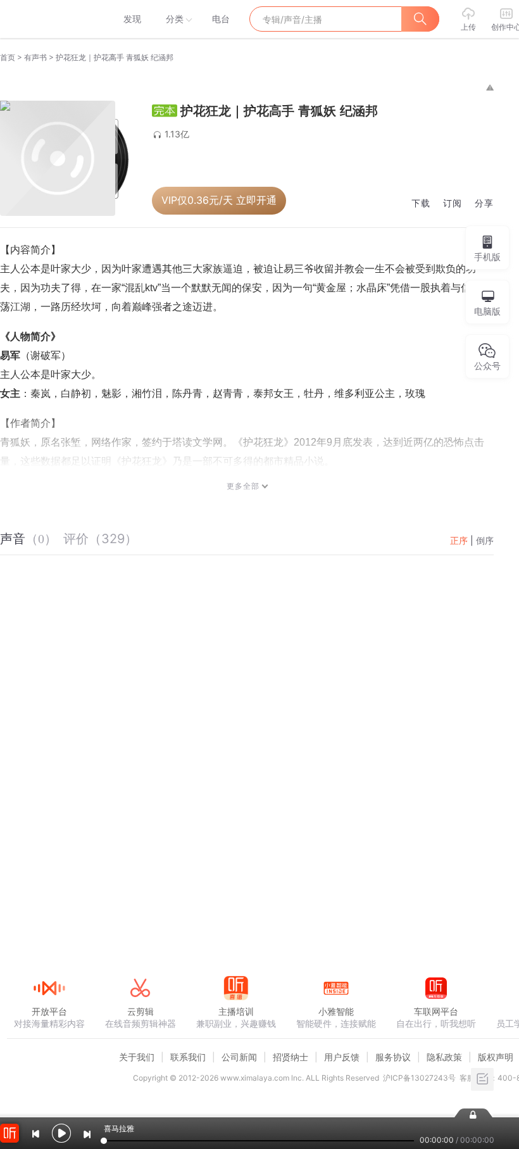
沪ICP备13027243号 (419, 1078)
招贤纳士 (290, 1057)
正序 (459, 540)
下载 (420, 203)
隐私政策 (444, 1057)
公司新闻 (239, 1057)
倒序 (485, 540)
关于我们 (136, 1057)
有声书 (35, 57)
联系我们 (188, 1057)
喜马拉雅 (48, 19)
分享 (484, 203)
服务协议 (393, 1057)
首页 (7, 57)
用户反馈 (342, 1057)
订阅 (452, 203)
